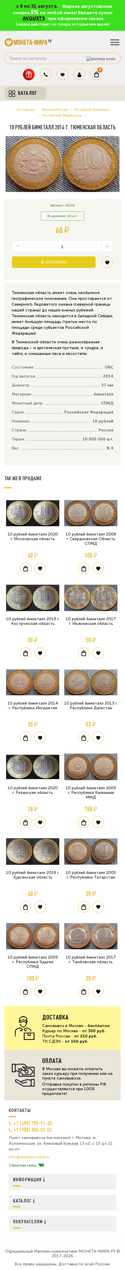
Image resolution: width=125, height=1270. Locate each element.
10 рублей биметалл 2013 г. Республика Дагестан (90, 705)
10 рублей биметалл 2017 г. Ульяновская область (91, 621)
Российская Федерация (62, 115)
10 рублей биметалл (92, 110)
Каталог (23, 1200)
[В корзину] (25, 568)
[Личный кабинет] (79, 74)
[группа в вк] (41, 1165)
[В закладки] (107, 264)
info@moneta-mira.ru (29, 1157)
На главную (25, 110)
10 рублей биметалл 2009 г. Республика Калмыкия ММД (91, 792)
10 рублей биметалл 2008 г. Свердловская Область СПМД (91, 539)
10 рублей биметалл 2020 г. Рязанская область (33, 790)
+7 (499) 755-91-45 (32, 1123)
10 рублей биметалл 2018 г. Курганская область (32, 875)
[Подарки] (29, 74)
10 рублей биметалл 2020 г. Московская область (33, 536)
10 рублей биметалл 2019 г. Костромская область (32, 621)
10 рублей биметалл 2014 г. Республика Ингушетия (33, 705)
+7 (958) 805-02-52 (32, 1130)
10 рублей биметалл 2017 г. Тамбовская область (91, 959)
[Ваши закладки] (62, 74)
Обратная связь (22, 1165)
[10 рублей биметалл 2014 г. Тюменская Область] (62, 164)
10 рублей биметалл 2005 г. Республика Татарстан (91, 875)
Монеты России (55, 110)
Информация (28, 1179)
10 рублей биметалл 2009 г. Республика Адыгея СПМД (33, 962)
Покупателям (28, 1221)
